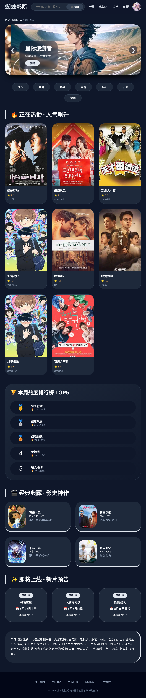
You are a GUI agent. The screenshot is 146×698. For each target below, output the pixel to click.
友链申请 (73, 682)
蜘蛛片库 (17, 19)
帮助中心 (57, 682)
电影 (91, 7)
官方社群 (106, 682)
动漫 (126, 7)
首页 (7, 19)
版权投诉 (89, 682)
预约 (26, 63)
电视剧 (103, 7)
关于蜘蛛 (40, 682)
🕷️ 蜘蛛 (75, 7)
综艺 (115, 7)
